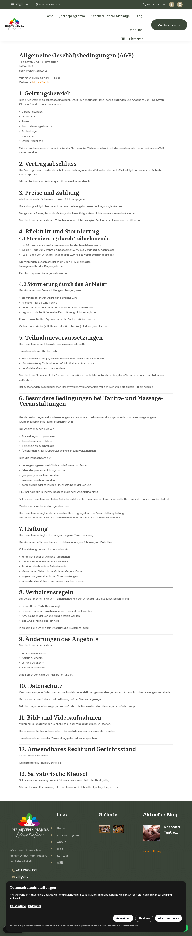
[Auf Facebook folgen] (171, 4)
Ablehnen (144, 918)
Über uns (135, 30)
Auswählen (123, 918)
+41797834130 (156, 4)
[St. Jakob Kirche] (118, 831)
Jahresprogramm (72, 16)
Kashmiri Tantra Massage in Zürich (172, 830)
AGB (60, 862)
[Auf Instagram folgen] (180, 4)
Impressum (34, 905)
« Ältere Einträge (153, 851)
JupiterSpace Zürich (50, 4)
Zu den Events (169, 25)
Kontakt (62, 856)
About (61, 842)
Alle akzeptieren (168, 918)
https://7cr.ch (40, 82)
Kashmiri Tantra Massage (110, 16)
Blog (139, 16)
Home (49, 16)
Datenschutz (18, 905)
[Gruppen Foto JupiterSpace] (104, 831)
